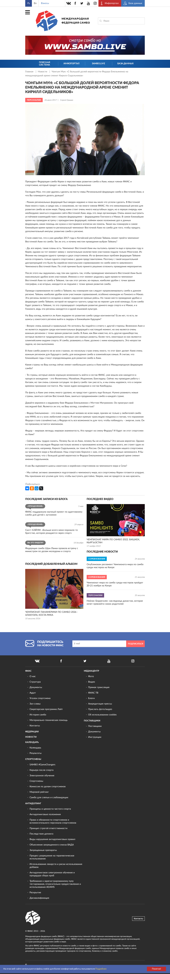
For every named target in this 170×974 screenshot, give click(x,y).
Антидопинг (33, 803)
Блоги (91, 698)
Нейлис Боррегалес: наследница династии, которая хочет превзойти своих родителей (115, 602)
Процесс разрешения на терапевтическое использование (52, 857)
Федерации (32, 732)
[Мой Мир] (37, 488)
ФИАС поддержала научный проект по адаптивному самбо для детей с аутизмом (53, 513)
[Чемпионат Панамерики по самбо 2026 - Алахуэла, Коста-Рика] (54, 589)
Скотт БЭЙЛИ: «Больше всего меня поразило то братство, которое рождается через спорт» (51, 531)
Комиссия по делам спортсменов (48, 786)
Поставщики (92, 721)
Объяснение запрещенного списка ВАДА (52, 845)
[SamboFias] (33, 918)
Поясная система (44, 63)
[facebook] (75, 3)
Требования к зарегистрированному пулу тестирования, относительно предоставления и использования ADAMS (55, 884)
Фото (91, 676)
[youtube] (88, 3)
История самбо (38, 715)
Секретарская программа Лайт (46, 709)
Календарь (32, 742)
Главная (29, 71)
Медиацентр (91, 671)
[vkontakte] (68, 3)
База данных (125, 64)
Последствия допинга (41, 834)
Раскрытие (35, 892)
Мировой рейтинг (39, 792)
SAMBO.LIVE (98, 64)
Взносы (45, 3)
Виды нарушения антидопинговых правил (52, 839)
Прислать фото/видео (100, 709)
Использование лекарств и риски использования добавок (56, 865)
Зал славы (35, 704)
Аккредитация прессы (100, 704)
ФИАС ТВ (93, 693)
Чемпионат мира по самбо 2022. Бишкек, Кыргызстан (113, 541)
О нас (33, 676)
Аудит (33, 693)
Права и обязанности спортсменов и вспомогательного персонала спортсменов (53, 821)
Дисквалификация (39, 898)
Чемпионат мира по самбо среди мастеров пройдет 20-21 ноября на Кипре (115, 584)
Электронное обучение (42, 775)
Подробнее (101, 969)
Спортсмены (33, 759)
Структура (35, 682)
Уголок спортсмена (40, 698)
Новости (43, 71)
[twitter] (82, 3)
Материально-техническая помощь (49, 720)
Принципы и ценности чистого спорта (50, 809)
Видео (91, 682)
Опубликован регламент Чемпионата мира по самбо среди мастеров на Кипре (115, 566)
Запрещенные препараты (43, 850)
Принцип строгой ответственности (48, 828)
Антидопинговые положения (45, 814)
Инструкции (94, 737)
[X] (41, 488)
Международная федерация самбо (76, 21)
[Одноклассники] (32, 488)
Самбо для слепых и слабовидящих (49, 797)
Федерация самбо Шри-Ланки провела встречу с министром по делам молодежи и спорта (51, 550)
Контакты (35, 726)
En (35, 3)
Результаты (36, 753)
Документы (36, 687)
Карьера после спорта (41, 770)
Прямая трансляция (98, 687)
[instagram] (95, 3)
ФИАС (28, 671)
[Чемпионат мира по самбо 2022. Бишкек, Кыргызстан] (116, 520)
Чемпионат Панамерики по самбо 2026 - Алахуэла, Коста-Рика (51, 613)
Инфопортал (71, 64)
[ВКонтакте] (27, 488)
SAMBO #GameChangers (42, 765)
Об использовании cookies (102, 715)
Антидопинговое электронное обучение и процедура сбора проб (52, 874)
